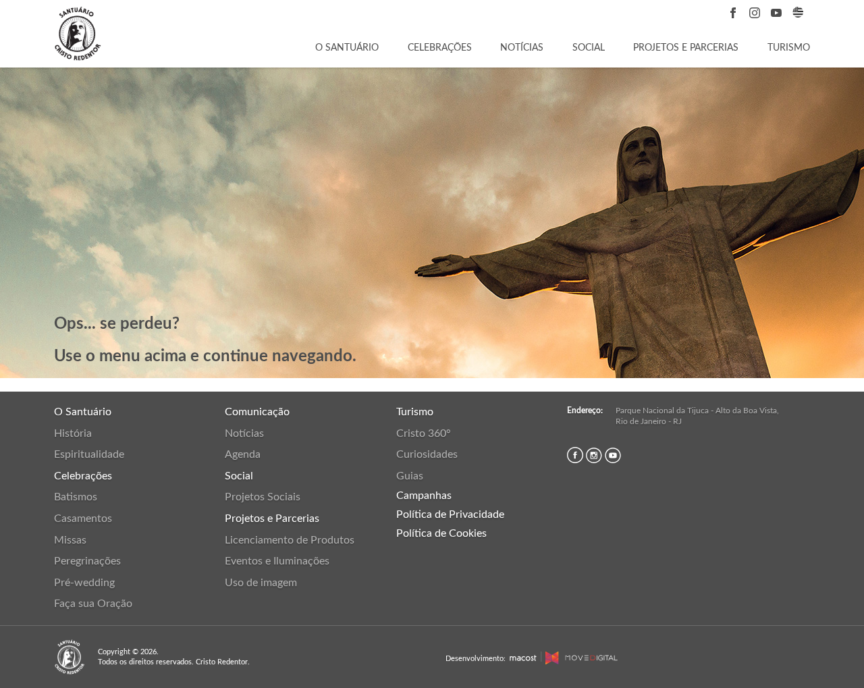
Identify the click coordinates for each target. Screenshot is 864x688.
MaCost (522, 658)
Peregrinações (87, 561)
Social (588, 48)
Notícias (521, 48)
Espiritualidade (89, 454)
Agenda (243, 454)
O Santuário (347, 48)
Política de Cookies (441, 533)
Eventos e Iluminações (277, 561)
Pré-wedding (84, 582)
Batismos (75, 497)
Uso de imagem (261, 582)
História (73, 433)
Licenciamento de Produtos (289, 540)
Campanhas (424, 495)
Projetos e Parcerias (685, 48)
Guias (409, 476)
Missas (70, 540)
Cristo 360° (423, 433)
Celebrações (440, 48)
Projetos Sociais (262, 497)
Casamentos (83, 518)
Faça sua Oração (93, 603)
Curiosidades (427, 454)
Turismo (788, 48)
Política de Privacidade (450, 514)
